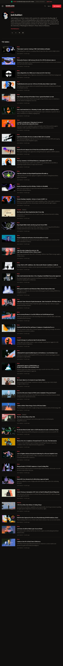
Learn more (49, 1)
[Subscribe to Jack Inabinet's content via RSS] (12, 32)
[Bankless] (10, 6)
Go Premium (57, 6)
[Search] (45, 6)
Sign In (49, 6)
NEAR (14, 1)
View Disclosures (15, 28)
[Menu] (3, 6)
